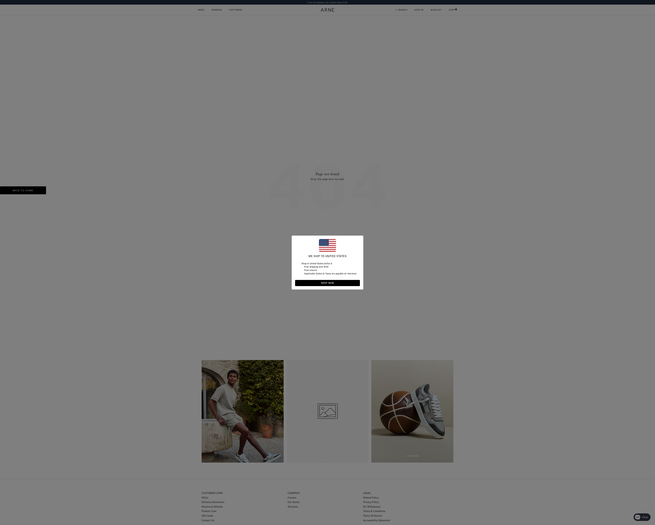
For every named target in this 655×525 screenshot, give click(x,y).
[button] (357, 282)
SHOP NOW (327, 283)
